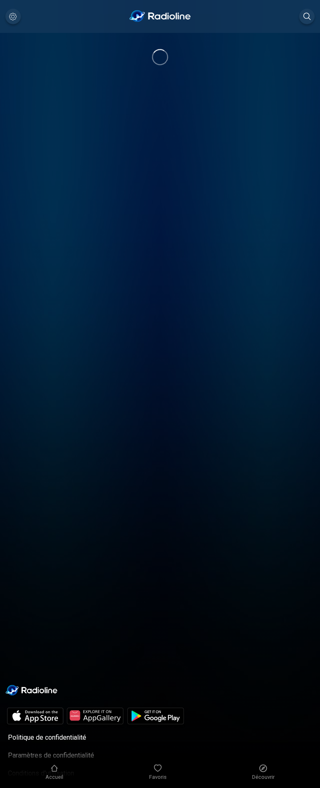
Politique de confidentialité (47, 737)
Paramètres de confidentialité (51, 755)
